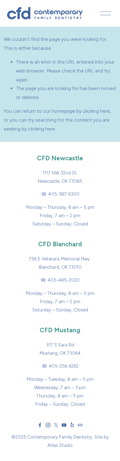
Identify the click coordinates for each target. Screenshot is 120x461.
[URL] (80, 425)
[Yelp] (72, 425)
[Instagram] (48, 425)
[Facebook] (40, 425)
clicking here (96, 111)
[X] (56, 425)
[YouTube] (64, 425)
